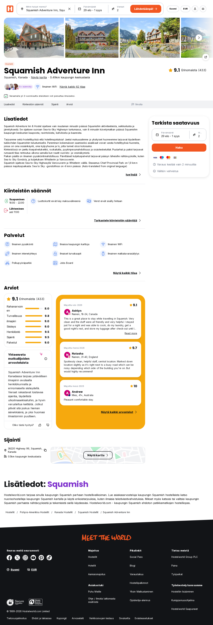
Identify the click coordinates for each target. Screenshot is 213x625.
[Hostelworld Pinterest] (41, 557)
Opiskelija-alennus (140, 600)
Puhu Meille (94, 591)
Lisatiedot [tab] (9, 104)
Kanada (23, 77)
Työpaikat (177, 574)
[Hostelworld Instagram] (25, 557)
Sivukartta (124, 618)
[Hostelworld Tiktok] (49, 557)
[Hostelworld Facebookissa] (9, 557)
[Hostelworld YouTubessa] (33, 557)
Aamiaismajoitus (97, 574)
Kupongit (62, 618)
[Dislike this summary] (47, 425)
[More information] (46, 359)
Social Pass (136, 556)
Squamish (10, 77)
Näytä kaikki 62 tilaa (72, 86)
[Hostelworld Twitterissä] (17, 557)
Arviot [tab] (69, 104)
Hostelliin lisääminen (182, 591)
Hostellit (92, 556)
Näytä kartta (39, 77)
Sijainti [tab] (54, 104)
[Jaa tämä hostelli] (205, 57)
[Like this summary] (39, 425)
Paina (174, 565)
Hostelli (9, 64)
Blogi (132, 565)
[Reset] (69, 9)
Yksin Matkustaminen (141, 591)
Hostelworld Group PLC (184, 556)
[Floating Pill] (199, 37)
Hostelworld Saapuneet (184, 608)
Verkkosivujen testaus (101, 618)
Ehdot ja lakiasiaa (41, 618)
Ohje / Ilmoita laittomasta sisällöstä (101, 600)
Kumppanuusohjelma (182, 600)
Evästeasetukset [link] (144, 618)
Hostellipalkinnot (139, 582)
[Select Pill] (195, 9)
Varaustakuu (136, 574)
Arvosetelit (78, 618)
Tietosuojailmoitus (17, 618)
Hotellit (92, 565)
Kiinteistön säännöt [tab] (33, 104)
